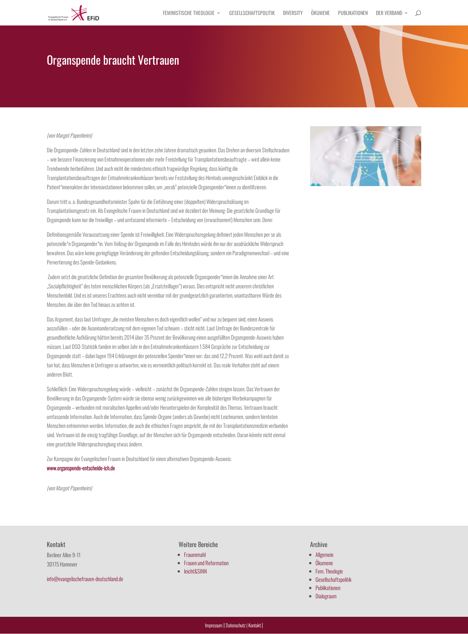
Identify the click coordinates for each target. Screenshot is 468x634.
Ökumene (320, 14)
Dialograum (326, 596)
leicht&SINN (195, 571)
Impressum (214, 625)
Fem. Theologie (329, 571)
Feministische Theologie (189, 14)
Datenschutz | (236, 625)
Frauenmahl (195, 554)
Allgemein (324, 554)
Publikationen (353, 14)
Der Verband (389, 14)
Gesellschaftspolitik (252, 14)
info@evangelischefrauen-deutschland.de (85, 579)
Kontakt (255, 625)
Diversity (293, 14)
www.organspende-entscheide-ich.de (81, 468)
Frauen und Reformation (206, 563)
